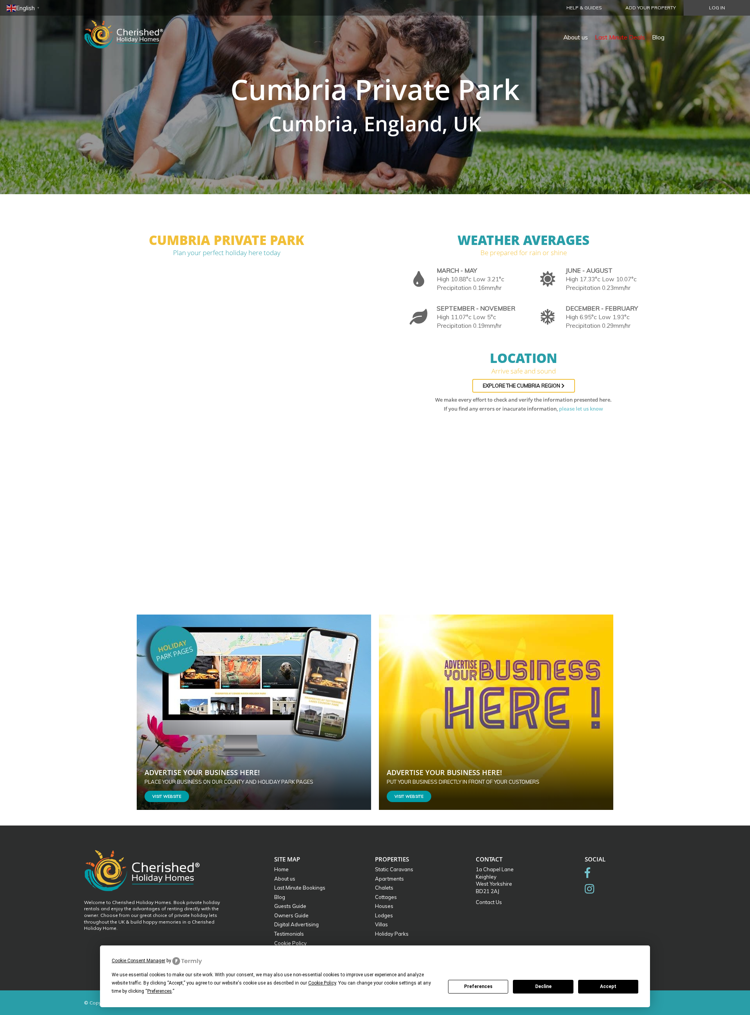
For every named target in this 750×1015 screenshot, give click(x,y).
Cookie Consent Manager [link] (138, 960)
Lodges (384, 915)
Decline (543, 986)
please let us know (581, 408)
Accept (608, 986)
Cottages (386, 897)
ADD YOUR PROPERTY (650, 8)
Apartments (389, 879)
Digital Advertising (296, 924)
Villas (381, 924)
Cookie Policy (290, 943)
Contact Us (489, 902)
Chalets (384, 888)
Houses (384, 906)
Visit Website (166, 796)
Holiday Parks (392, 934)
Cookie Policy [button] (322, 983)
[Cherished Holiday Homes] (129, 29)
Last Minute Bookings (299, 888)
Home (281, 869)
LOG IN (717, 8)
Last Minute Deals (620, 37)
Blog (658, 37)
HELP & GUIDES (584, 8)
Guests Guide (290, 906)
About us (575, 37)
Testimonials (289, 934)
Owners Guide (291, 915)
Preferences (478, 986)
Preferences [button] (159, 991)
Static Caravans (394, 869)
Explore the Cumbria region (522, 385)
